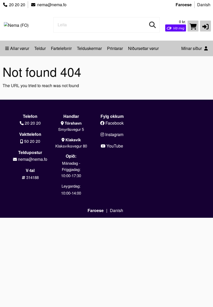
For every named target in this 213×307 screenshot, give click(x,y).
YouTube (114, 146)
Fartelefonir (61, 48)
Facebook (114, 123)
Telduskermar (89, 48)
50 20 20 (32, 141)
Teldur (40, 48)
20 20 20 (17, 5)
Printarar (115, 48)
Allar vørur (19, 48)
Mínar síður (192, 48)
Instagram (113, 134)
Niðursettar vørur (143, 48)
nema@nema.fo (51, 5)
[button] (205, 26)
